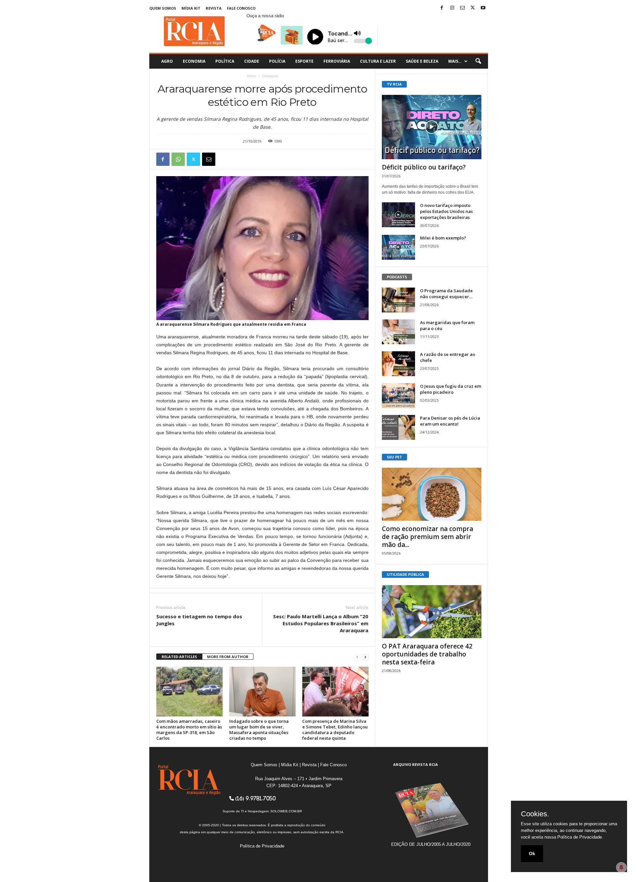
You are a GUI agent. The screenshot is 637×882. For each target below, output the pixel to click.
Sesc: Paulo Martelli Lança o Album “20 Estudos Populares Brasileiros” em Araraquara (320, 623)
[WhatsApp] (178, 159)
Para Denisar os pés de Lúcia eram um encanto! (450, 421)
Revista (214, 8)
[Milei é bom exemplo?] (398, 247)
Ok (532, 853)
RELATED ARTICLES (179, 656)
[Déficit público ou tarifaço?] (431, 127)
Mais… (454, 61)
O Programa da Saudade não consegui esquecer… (446, 294)
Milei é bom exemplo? (443, 238)
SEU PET (394, 456)
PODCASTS (397, 276)
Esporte (304, 61)
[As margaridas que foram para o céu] (398, 331)
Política (224, 61)
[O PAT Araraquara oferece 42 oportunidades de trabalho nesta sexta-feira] (431, 611)
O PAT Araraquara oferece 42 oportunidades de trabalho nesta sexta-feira (427, 654)
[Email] (208, 159)
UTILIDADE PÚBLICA (405, 574)
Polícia (277, 61)
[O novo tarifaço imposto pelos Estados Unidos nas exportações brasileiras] (398, 214)
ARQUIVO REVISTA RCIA (415, 764)
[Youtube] (483, 8)
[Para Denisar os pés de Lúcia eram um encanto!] (398, 427)
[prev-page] (357, 656)
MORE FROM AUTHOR (227, 656)
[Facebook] (442, 8)
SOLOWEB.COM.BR (286, 811)
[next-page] (365, 656)
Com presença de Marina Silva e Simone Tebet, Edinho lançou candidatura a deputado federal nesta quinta (335, 729)
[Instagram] (452, 8)
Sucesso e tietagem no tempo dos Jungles (199, 620)
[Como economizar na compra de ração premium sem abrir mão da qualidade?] (431, 494)
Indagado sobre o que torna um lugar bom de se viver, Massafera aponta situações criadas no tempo (259, 729)
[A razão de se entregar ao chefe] (398, 363)
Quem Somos (162, 8)
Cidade (251, 61)
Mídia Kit (190, 8)
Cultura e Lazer (378, 61)
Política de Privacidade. (580, 837)
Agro (167, 61)
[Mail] (462, 8)
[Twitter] (473, 8)
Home (251, 76)
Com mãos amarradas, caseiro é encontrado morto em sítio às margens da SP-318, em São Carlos (189, 729)
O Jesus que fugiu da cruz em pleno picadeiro (450, 389)
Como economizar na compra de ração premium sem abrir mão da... (427, 536)
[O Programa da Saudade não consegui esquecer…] (398, 300)
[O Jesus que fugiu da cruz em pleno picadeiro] (398, 395)
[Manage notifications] (621, 867)
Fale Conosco (241, 8)
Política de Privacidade (262, 846)
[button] (478, 61)
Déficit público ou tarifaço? (424, 167)
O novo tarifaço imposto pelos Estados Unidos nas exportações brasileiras (446, 211)
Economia (194, 61)
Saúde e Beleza (422, 61)
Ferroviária (336, 61)
